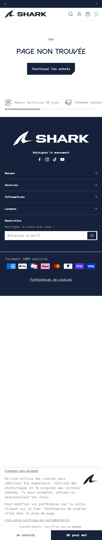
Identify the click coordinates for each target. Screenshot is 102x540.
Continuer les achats (51, 69)
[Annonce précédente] (5, 3)
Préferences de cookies (51, 279)
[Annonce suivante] (97, 3)
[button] (70, 14)
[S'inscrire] (92, 235)
